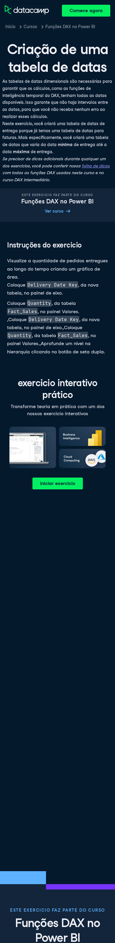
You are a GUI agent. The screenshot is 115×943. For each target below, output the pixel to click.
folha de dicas (96, 166)
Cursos (30, 26)
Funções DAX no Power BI (70, 26)
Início (10, 26)
